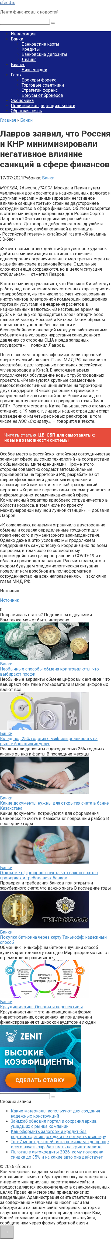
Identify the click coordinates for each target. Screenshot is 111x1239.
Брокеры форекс (39, 80)
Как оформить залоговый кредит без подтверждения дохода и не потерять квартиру (58, 1134)
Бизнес (18, 64)
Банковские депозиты (44, 54)
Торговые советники (43, 85)
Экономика (22, 100)
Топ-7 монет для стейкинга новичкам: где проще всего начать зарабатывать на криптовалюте (60, 1144)
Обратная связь (26, 110)
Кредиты (31, 49)
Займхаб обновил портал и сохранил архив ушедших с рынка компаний (54, 1124)
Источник (9, 600)
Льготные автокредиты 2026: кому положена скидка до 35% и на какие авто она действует (57, 1154)
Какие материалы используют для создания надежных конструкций (55, 1113)
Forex (16, 74)
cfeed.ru (7, 2)
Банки (17, 39)
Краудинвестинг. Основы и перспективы (41, 1006)
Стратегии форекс (40, 90)
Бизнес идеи (34, 69)
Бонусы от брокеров (42, 95)
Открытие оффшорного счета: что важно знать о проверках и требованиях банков (49, 875)
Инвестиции (23, 33)
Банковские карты (40, 44)
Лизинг (29, 59)
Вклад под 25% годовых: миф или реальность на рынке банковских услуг (49, 741)
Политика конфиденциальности (43, 105)
